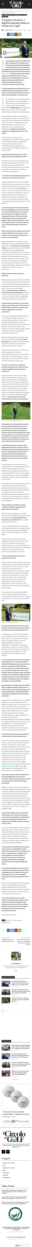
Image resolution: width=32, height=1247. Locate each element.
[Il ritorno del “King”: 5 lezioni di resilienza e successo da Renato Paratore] (6, 1000)
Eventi (3, 986)
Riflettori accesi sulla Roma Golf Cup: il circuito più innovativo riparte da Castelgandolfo (20, 1072)
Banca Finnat (5, 73)
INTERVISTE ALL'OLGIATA (22, 14)
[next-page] (5, 1006)
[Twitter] (12, 34)
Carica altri (15, 1079)
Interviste (11, 11)
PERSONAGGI (5, 16)
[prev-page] (3, 1006)
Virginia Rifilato (9, 30)
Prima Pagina (5, 11)
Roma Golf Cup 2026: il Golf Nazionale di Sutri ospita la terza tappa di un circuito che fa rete (20, 983)
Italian (20, 1245)
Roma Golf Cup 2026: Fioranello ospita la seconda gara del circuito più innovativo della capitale (21, 991)
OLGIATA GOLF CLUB (11, 14)
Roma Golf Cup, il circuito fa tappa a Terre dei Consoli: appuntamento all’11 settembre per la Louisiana (21, 1047)
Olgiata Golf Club (8, 766)
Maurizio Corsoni (17, 920)
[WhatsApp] (19, 34)
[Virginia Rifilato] (3, 30)
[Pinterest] (16, 34)
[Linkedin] (16, 970)
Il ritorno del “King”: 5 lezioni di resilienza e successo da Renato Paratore (20, 999)
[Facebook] (8, 34)
